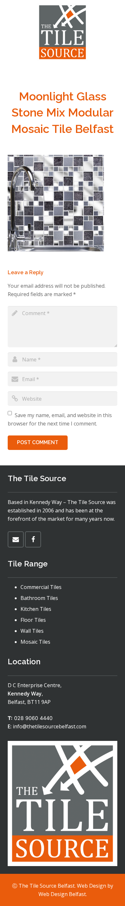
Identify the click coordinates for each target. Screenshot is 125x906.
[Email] (16, 539)
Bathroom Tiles (39, 598)
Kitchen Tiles (36, 608)
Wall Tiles (32, 630)
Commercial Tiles (41, 587)
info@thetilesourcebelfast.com (49, 726)
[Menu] (62, 72)
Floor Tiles (33, 619)
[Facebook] (33, 539)
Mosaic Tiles (35, 641)
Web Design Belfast (62, 894)
